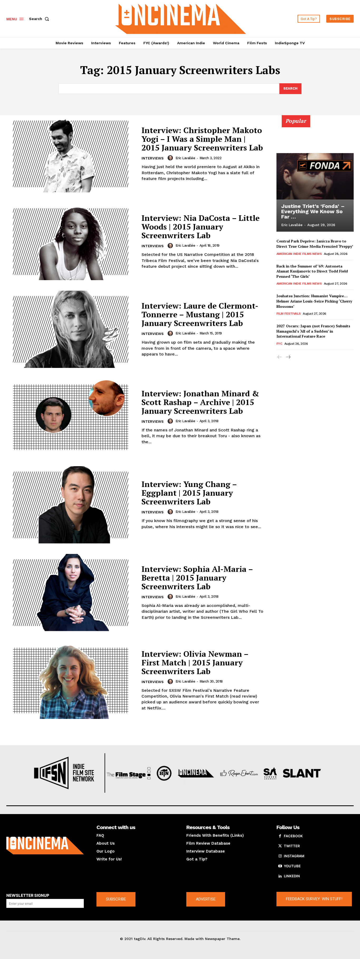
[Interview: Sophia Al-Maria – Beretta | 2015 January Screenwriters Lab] (70, 592)
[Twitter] (280, 846)
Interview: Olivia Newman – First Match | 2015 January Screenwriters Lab (195, 662)
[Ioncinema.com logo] (45, 845)
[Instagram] (280, 856)
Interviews (153, 158)
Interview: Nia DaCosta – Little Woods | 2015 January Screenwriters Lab (201, 227)
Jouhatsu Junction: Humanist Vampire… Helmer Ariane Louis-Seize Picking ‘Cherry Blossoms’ (314, 301)
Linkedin (292, 876)
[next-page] (288, 357)
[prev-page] (279, 357)
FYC (279, 343)
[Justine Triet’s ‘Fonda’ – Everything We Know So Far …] (315, 176)
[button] (40, 18)
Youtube (292, 866)
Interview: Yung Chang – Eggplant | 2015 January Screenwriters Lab (189, 493)
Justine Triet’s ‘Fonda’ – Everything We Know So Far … (313, 211)
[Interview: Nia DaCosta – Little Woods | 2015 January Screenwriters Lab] (70, 241)
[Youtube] (280, 866)
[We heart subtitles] (180, 18)
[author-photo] (171, 157)
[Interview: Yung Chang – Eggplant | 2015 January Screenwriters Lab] (70, 504)
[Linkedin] (280, 876)
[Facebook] (280, 836)
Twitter (292, 846)
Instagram (294, 856)
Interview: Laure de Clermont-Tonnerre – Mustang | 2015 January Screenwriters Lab (200, 314)
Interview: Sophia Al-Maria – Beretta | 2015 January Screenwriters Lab (197, 578)
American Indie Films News (299, 254)
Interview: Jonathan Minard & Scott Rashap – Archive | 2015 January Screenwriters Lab (200, 402)
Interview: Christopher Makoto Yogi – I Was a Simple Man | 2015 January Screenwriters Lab (202, 139)
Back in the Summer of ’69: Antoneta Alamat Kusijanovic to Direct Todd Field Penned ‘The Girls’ (312, 271)
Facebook (293, 836)
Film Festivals (288, 313)
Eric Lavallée (185, 158)
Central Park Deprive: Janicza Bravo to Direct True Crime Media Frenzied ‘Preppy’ (314, 243)
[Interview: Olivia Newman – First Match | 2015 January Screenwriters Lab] (70, 680)
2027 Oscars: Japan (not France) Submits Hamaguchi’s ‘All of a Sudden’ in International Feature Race (313, 331)
